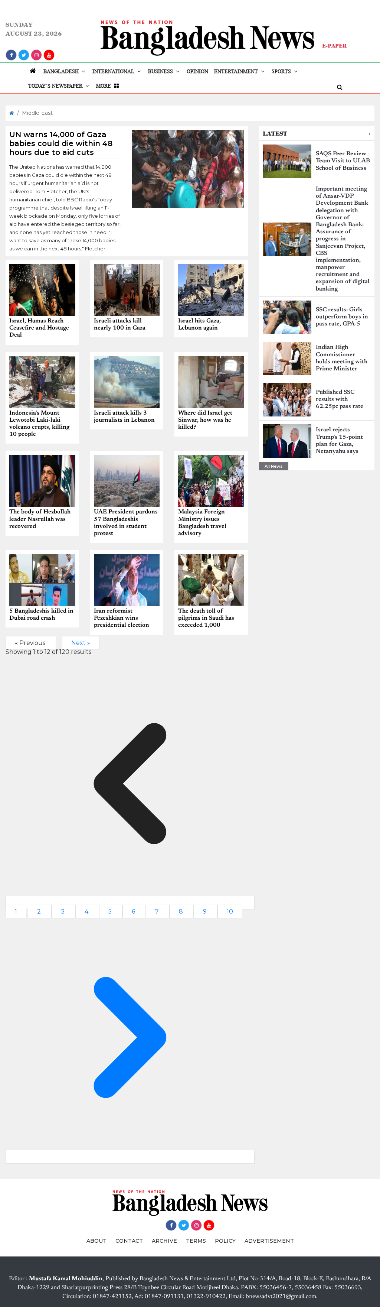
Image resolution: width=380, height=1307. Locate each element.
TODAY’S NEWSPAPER (56, 86)
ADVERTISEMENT (269, 1241)
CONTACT (129, 1241)
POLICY (225, 1241)
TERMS (196, 1241)
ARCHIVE (164, 1241)
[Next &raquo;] (130, 1157)
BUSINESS (161, 71)
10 (230, 911)
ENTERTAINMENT (236, 71)
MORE (104, 86)
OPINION (197, 71)
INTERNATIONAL (114, 71)
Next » (80, 642)
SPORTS (282, 71)
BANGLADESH (61, 71)
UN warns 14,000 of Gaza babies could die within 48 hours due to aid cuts (60, 143)
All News (274, 466)
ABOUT (96, 1241)
